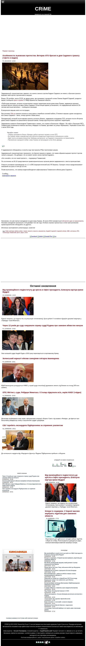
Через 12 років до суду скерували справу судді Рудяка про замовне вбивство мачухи (43, 325)
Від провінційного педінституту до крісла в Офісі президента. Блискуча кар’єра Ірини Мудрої (62, 477)
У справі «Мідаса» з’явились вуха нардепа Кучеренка (61, 588)
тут (65, 631)
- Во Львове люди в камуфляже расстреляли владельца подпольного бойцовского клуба (37, 136)
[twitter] (40, 236)
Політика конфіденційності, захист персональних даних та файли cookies (43, 637)
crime (26, 232)
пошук (36, 618)
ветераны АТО (74, 231)
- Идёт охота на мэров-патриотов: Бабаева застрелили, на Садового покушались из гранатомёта (40, 138)
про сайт (24, 618)
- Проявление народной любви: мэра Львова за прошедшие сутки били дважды (34, 140)
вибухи (17, 231)
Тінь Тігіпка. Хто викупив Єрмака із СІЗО (56, 591)
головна (8, 618)
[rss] (54, 236)
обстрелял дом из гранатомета (72, 221)
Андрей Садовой (51, 231)
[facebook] (33, 236)
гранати (30, 231)
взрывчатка (41, 231)
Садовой (59, 231)
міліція (64, 231)
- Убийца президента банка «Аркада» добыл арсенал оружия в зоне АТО (32, 134)
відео (22, 232)
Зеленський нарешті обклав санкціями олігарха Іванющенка (31, 358)
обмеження (43, 628)
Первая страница (8, 51)
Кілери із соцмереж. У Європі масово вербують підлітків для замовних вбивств (62, 513)
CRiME (43, 9)
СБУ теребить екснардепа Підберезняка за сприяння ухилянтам (33, 425)
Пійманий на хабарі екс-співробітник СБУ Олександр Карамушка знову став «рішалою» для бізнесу (60, 579)
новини (14, 618)
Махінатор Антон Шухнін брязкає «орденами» (58, 605)
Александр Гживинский (9, 232)
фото (18, 232)
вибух (21, 231)
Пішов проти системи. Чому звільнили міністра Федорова (62, 567)
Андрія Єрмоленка (62, 624)
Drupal (27, 624)
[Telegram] (70, 466)
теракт (25, 231)
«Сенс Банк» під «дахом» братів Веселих (57, 599)
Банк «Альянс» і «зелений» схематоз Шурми (58, 602)
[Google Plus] (47, 236)
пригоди (11, 231)
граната (35, 231)
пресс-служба (18, 100)
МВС (68, 231)
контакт (30, 618)
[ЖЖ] (66, 466)
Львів (6, 231)
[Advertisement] (43, 260)
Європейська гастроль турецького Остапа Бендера (60, 570)
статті (19, 618)
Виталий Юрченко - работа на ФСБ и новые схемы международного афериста (60, 574)
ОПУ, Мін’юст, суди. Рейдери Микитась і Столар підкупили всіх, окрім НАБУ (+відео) (42, 392)
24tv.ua (13, 113)
